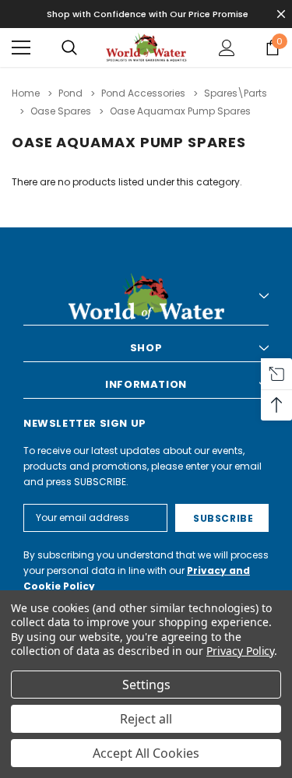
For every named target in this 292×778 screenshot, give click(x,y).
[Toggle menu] (21, 47)
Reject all (146, 718)
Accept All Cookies (146, 753)
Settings (146, 684)
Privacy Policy (240, 650)
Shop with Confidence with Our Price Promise (147, 14)
